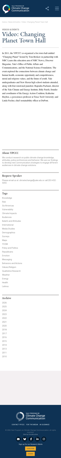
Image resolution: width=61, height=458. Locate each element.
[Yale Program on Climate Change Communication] (30, 416)
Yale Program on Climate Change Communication (15, 9)
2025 (4, 306)
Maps (4, 240)
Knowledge (7, 198)
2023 (4, 314)
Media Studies (8, 229)
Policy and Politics (10, 248)
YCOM (5, 244)
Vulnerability (7, 209)
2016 (4, 337)
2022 (4, 318)
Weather (6, 275)
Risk (4, 202)
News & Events (14, 22)
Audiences (7, 217)
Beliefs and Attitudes (11, 221)
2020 (4, 326)
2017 (4, 333)
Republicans (7, 252)
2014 (4, 345)
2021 (4, 322)
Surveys (5, 236)
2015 (4, 341)
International (7, 225)
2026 (4, 303)
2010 (4, 356)
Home (4, 22)
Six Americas (8, 206)
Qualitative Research (11, 271)
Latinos (5, 286)
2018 (4, 329)
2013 (4, 349)
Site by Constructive (30, 434)
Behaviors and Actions (12, 263)
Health (5, 282)
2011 (4, 353)
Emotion (6, 255)
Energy (5, 279)
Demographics (8, 232)
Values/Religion (9, 267)
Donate (30, 454)
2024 (4, 310)
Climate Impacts (9, 213)
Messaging (7, 259)
